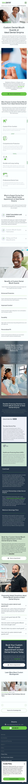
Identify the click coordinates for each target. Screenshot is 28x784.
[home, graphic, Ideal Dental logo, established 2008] (6, 3)
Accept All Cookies (14, 779)
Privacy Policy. (6, 775)
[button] (25, 2)
